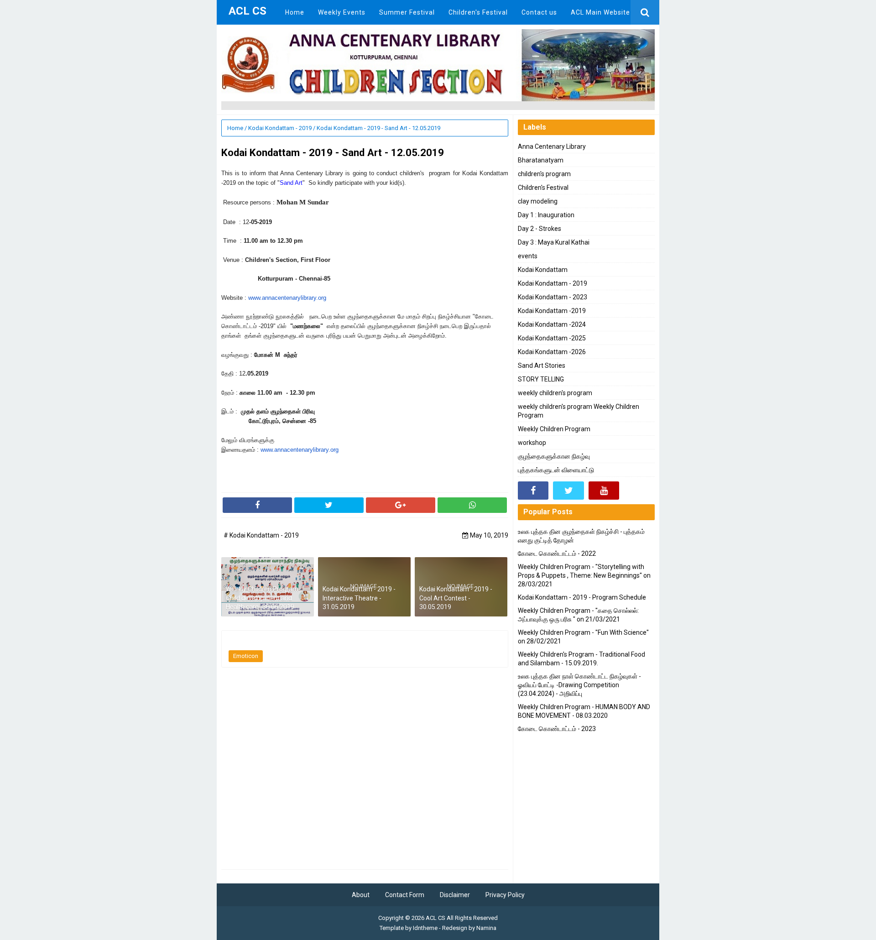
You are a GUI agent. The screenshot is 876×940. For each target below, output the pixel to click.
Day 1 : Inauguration (546, 215)
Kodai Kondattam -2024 (552, 324)
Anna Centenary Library (552, 146)
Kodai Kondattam (543, 269)
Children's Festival (543, 187)
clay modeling (538, 201)
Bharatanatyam (540, 160)
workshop (532, 442)
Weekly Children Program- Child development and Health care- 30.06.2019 (263, 598)
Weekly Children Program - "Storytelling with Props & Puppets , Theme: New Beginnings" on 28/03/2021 (584, 575)
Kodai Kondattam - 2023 (552, 297)
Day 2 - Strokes (539, 228)
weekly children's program (555, 393)
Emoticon (245, 656)
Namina (486, 927)
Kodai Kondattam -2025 (552, 338)
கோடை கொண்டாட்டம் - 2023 (557, 728)
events (527, 256)
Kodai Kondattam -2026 (552, 351)
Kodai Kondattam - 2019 (552, 283)
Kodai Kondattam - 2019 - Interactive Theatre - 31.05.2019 (359, 598)
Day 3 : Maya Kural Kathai (553, 242)
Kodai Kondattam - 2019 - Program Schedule (582, 597)
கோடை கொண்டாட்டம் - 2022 (557, 553)
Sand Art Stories (541, 365)
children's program (544, 174)
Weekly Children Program (554, 429)
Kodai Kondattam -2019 (552, 310)
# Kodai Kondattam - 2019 (261, 535)
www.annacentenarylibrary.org (287, 297)
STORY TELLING (541, 379)
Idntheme (425, 927)
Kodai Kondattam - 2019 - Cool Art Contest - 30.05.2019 (455, 598)
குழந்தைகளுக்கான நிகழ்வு (554, 456)
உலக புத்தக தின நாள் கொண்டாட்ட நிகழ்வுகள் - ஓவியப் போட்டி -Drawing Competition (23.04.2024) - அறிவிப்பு (579, 685)
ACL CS (435, 917)
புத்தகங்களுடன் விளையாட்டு (556, 470)
